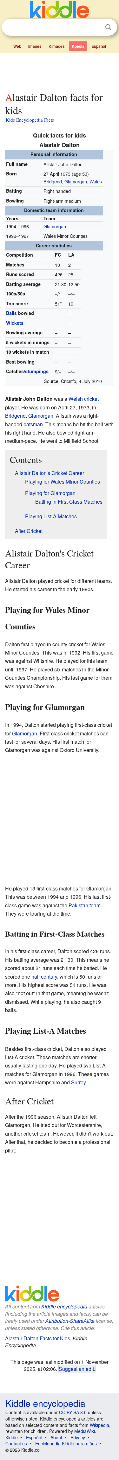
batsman (33, 424)
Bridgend (52, 181)
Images (35, 46)
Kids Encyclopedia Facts (30, 120)
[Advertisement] (59, 71)
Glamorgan (75, 181)
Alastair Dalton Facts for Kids (37, 1338)
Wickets (14, 323)
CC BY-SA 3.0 (73, 1412)
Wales (95, 181)
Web (17, 46)
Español (98, 46)
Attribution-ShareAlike (70, 1320)
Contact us (16, 1443)
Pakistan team (85, 905)
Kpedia (78, 46)
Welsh (76, 398)
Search (108, 27)
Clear (95, 27)
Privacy (77, 1437)
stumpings (37, 371)
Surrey (78, 1082)
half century (44, 976)
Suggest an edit (76, 1368)
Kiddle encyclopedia (64, 1306)
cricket (91, 398)
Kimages (57, 46)
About (56, 1437)
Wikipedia (99, 1425)
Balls (11, 313)
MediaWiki (84, 1431)
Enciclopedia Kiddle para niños (66, 1443)
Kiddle (11, 1437)
